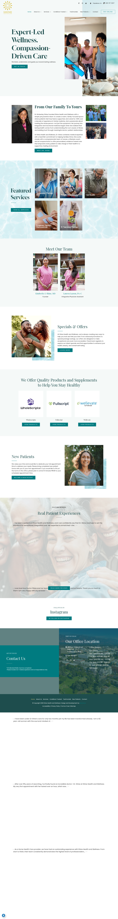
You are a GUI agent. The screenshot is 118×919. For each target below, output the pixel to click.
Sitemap (73, 706)
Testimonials (67, 699)
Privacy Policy (55, 706)
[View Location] (91, 3)
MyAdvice (83, 703)
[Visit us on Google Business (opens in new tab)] (86, 3)
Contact (84, 699)
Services (45, 699)
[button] (108, 12)
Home (33, 699)
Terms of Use (65, 706)
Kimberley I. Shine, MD (45, 293)
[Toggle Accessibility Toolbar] (3, 915)
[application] (40, 12)
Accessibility (46, 706)
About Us (39, 699)
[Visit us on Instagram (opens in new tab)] (82, 3)
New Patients (76, 699)
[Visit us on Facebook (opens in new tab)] (79, 3)
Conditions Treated (56, 699)
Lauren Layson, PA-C (72, 293)
